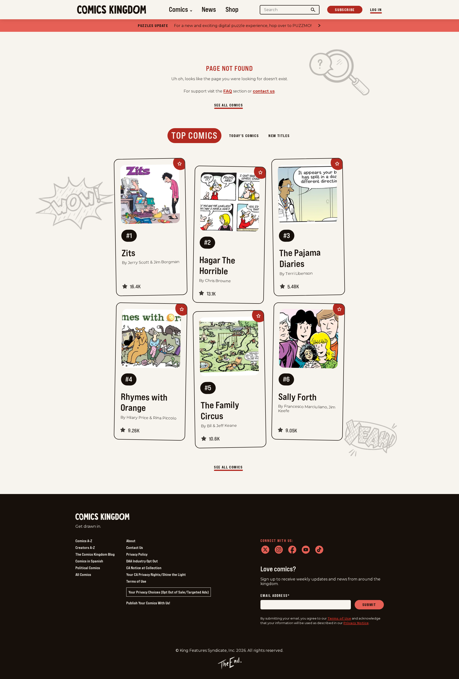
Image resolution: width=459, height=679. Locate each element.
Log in (376, 9)
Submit (369, 604)
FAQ (227, 91)
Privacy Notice (356, 623)
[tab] (194, 135)
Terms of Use (136, 581)
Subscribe (344, 9)
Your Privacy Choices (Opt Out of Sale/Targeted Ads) (168, 592)
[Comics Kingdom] (102, 516)
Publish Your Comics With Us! (148, 602)
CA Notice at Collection (143, 567)
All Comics (83, 574)
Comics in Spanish (89, 561)
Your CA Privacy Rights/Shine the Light (156, 574)
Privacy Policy (136, 554)
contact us (264, 91)
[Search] (313, 10)
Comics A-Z (83, 540)
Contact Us (134, 547)
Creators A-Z (85, 547)
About (130, 540)
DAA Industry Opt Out (142, 561)
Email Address (275, 596)
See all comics (228, 105)
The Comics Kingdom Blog (95, 554)
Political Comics (87, 567)
